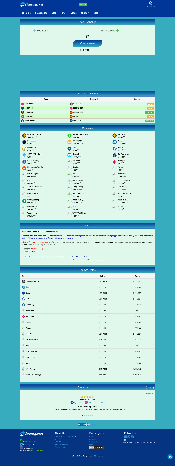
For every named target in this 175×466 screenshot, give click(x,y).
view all (150, 393)
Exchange (42, 13)
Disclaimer (71, 436)
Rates (63, 13)
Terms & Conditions (62, 444)
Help (91, 437)
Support (85, 13)
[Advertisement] (87, 74)
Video (74, 13)
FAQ (91, 445)
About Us (58, 439)
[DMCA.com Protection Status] (96, 447)
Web (54, 13)
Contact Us (93, 442)
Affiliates (58, 442)
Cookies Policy (60, 436)
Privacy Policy (60, 447)
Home (27, 13)
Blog (96, 13)
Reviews (92, 439)
